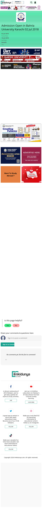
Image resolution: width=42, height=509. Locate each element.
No (16, 325)
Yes (8, 325)
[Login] (35, 2)
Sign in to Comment (8, 344)
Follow (11, 426)
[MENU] (39, 2)
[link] (18, 2)
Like (11, 400)
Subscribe (31, 402)
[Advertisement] (21, 92)
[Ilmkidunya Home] (6, 2)
